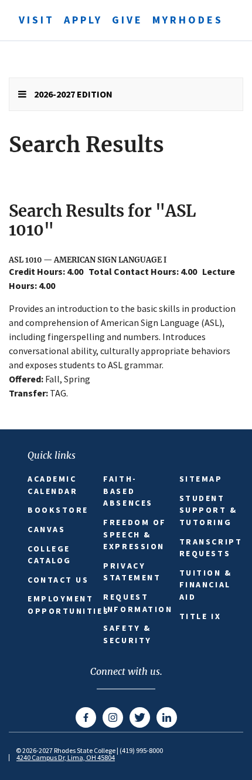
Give (127, 19)
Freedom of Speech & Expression (134, 534)
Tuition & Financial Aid (205, 584)
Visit (37, 19)
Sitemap (201, 478)
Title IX (200, 616)
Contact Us (58, 579)
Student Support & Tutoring (208, 510)
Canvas (46, 529)
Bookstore (58, 510)
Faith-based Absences (127, 490)
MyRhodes (187, 19)
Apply (83, 19)
